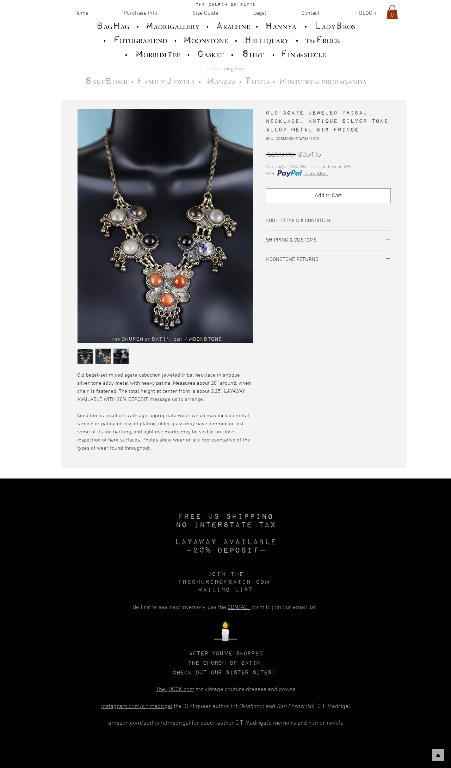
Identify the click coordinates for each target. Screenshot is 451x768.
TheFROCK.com (175, 689)
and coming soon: (227, 68)
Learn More (315, 173)
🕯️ (225, 633)
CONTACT (239, 607)
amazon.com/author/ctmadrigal (149, 723)
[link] (392, 12)
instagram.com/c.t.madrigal (136, 706)
